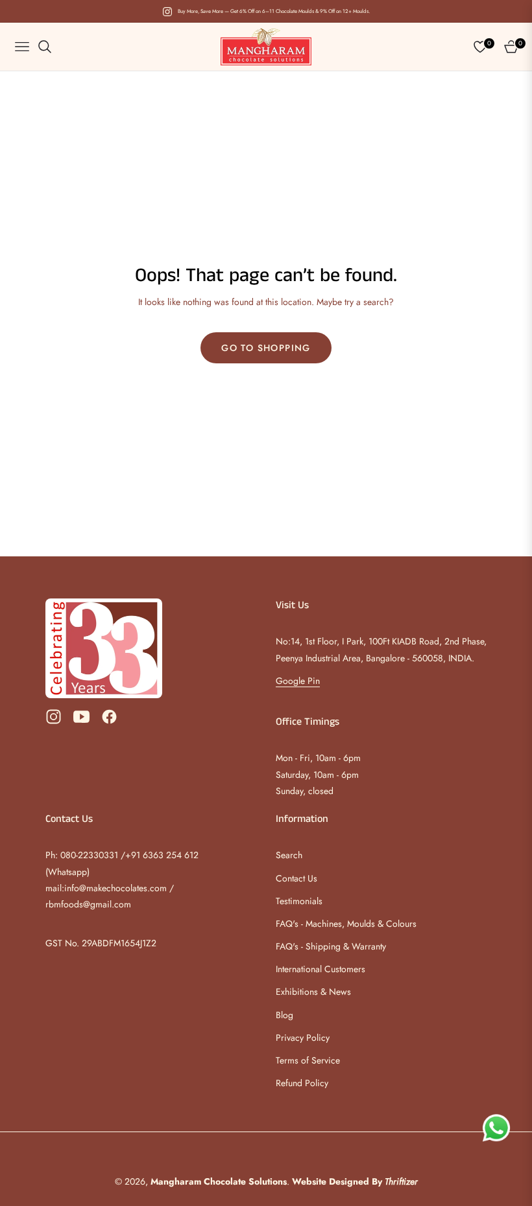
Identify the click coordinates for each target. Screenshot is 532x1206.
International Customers (320, 968)
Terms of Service (308, 1060)
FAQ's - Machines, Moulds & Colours (346, 923)
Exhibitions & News (313, 991)
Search (289, 854)
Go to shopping (266, 347)
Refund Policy (302, 1082)
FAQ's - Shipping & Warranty (331, 946)
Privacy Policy (303, 1037)
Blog (284, 1014)
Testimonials (299, 900)
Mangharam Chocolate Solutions (219, 1181)
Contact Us (296, 878)
